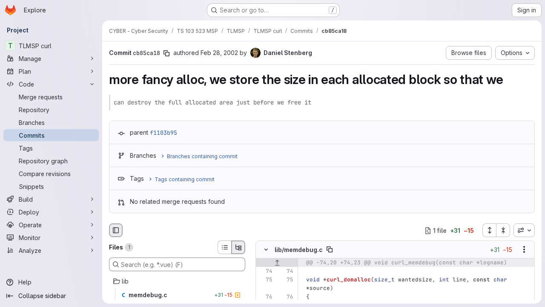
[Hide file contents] (266, 250)
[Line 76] (265, 297)
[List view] (224, 247)
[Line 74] (265, 271)
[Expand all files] (489, 230)
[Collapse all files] (503, 230)
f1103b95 (163, 132)
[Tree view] (238, 247)
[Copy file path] (329, 250)
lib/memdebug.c (299, 249)
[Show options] (524, 250)
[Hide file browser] (116, 230)
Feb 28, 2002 (219, 52)
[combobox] (524, 230)
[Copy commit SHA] (166, 53)
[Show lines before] (277, 263)
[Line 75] (265, 280)
